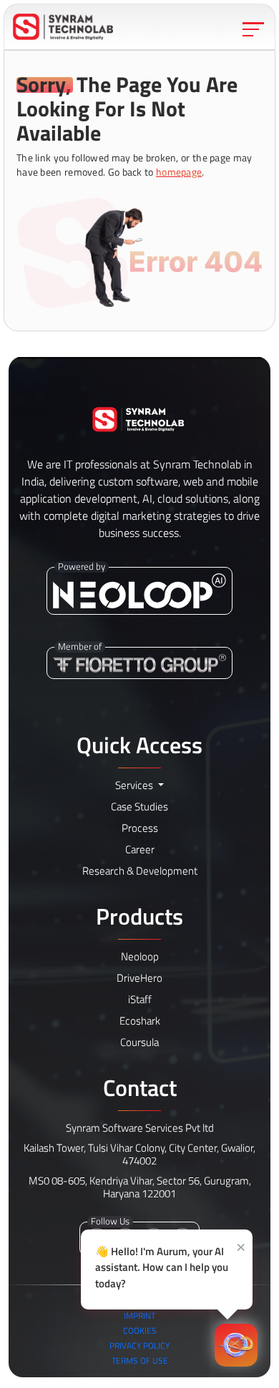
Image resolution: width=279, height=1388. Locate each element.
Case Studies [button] (139, 806)
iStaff (140, 999)
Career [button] (140, 849)
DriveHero (139, 978)
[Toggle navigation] (253, 29)
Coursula (139, 1042)
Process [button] (140, 828)
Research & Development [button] (139, 871)
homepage (179, 171)
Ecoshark (139, 1020)
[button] (63, 27)
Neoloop (140, 956)
